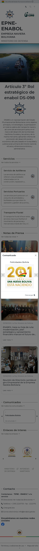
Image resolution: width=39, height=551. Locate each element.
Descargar (29, 295)
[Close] (35, 255)
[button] (3, 275)
